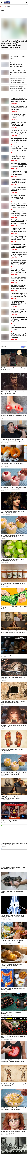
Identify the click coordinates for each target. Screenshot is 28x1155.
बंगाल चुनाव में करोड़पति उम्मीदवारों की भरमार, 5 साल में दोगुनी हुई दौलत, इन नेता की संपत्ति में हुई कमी (19, 311)
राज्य (5, 6)
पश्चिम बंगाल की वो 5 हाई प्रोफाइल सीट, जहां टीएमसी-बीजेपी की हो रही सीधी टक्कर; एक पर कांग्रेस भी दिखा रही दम (18, 262)
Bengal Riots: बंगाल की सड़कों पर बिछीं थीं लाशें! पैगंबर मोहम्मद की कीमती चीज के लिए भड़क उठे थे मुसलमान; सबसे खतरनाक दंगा (19, 254)
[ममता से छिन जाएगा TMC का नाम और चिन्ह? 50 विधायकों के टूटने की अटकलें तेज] (5, 72)
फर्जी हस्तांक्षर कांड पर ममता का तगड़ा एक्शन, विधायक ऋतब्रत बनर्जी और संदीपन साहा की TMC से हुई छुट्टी (17, 80)
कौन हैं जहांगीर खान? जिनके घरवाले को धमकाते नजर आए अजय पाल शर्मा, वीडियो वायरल (18, 189)
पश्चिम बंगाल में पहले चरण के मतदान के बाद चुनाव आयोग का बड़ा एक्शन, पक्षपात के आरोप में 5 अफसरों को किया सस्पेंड (19, 222)
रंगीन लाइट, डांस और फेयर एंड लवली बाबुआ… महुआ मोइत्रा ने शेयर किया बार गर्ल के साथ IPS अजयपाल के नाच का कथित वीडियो (19, 181)
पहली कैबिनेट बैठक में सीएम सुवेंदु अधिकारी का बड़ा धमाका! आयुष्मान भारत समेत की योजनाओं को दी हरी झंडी (18, 88)
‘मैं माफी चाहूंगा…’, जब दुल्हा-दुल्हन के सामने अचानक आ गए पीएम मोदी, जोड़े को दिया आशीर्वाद (18, 335)
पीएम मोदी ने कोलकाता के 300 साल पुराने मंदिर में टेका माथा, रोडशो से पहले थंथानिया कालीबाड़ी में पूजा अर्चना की (19, 213)
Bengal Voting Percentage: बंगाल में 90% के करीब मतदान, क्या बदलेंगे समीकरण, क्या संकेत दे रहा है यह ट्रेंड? (18, 230)
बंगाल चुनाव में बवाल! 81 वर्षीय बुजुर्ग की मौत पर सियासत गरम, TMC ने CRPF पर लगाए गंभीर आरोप (18, 124)
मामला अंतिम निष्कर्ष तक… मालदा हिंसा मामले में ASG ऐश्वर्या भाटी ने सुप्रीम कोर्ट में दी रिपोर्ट (19, 327)
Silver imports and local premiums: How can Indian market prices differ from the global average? (17, 64)
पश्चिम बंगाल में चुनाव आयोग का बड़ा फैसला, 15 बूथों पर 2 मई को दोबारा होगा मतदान (18, 116)
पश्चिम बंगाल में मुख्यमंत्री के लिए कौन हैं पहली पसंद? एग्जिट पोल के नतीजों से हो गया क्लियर (19, 140)
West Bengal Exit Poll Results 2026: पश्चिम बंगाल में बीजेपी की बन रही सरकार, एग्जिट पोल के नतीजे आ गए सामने (19, 156)
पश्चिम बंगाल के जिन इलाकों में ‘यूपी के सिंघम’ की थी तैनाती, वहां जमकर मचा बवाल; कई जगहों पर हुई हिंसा (19, 132)
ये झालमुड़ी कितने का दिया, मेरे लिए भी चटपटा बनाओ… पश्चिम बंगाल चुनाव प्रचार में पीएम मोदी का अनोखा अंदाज (19, 295)
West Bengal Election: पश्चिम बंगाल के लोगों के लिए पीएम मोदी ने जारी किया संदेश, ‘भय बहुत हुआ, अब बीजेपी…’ (19, 205)
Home (1, 6)
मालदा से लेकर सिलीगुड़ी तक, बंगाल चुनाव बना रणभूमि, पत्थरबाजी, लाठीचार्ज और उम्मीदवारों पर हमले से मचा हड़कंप (18, 238)
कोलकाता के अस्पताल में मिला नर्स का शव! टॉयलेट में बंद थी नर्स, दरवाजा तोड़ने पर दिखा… (18, 56)
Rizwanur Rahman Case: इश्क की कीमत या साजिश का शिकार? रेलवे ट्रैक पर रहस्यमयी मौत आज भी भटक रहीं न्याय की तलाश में (19, 100)
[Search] (26, 2)
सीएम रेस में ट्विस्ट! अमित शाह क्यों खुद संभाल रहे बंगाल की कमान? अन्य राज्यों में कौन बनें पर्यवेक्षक (19, 108)
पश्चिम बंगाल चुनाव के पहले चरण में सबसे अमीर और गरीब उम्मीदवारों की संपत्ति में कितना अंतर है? (18, 303)
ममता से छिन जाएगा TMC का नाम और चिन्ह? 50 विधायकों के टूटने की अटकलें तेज (18, 72)
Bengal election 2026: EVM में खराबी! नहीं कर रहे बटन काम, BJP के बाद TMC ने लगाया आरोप (19, 173)
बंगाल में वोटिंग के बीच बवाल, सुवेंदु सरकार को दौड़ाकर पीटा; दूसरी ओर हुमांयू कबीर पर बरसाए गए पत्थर (18, 246)
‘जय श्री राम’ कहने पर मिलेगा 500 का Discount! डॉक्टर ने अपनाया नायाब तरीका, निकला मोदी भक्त (19, 319)
